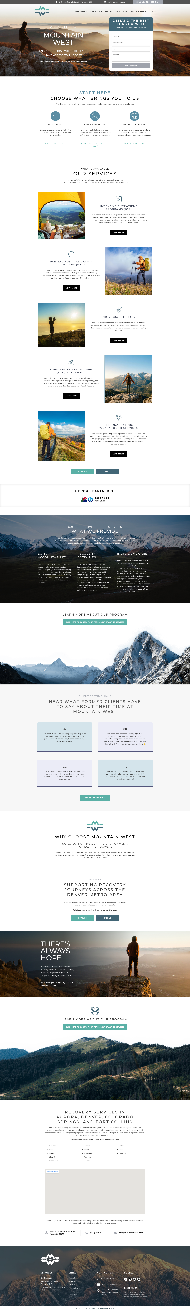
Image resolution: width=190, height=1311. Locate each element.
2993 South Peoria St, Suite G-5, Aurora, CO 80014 (76, 2)
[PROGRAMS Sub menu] (86, 11)
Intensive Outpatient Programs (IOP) (118, 208)
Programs (72, 1281)
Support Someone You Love (95, 144)
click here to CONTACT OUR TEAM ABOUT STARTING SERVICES (95, 622)
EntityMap (73, 1295)
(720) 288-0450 (97, 1233)
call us (107, 471)
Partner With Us (134, 143)
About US (119, 11)
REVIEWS (108, 11)
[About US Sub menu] (126, 11)
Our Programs (46, 1278)
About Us (72, 1278)
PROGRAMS (80, 11)
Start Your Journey (55, 143)
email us (82, 471)
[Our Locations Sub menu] (146, 11)
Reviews (72, 1285)
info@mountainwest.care (116, 2)
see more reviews (95, 798)
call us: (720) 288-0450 (148, 2)
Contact (154, 11)
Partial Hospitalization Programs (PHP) (71, 263)
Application (96, 11)
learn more (118, 233)
